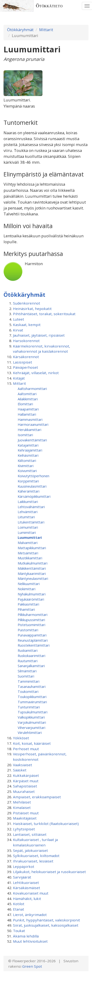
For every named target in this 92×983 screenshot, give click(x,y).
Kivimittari (25, 465)
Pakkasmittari (28, 604)
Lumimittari (27, 532)
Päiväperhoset (25, 367)
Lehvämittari (28, 511)
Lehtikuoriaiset (26, 882)
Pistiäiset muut (26, 813)
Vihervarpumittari (31, 727)
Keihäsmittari (28, 455)
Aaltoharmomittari (32, 388)
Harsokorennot (26, 340)
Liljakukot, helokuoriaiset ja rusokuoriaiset (49, 871)
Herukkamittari (29, 429)
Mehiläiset (22, 802)
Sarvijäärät (22, 877)
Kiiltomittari (27, 460)
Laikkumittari (28, 501)
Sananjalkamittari (31, 665)
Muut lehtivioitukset (30, 941)
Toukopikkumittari (32, 696)
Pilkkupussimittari (31, 619)
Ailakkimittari (28, 399)
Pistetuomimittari (31, 624)
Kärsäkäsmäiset (26, 887)
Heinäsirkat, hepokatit (32, 308)
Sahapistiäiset (25, 786)
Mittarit (46, 29)
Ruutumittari (28, 660)
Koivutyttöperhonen (33, 475)
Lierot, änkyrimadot (30, 914)
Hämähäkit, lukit (27, 898)
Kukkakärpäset (26, 775)
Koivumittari (27, 470)
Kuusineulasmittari (32, 486)
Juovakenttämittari (32, 440)
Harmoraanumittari (33, 424)
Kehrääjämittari (30, 450)
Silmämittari (27, 671)
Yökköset (21, 738)
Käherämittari (28, 491)
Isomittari (25, 434)
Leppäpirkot (23, 866)
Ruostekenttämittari (34, 645)
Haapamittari (28, 409)
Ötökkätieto (49, 5)
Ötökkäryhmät (20, 29)
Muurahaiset (24, 791)
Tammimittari (28, 681)
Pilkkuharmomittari (32, 614)
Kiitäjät (19, 378)
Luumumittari (30, 537)
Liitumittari (26, 517)
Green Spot (32, 966)
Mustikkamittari (30, 558)
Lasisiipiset (22, 362)
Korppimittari (28, 481)
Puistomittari (28, 629)
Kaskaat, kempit (27, 324)
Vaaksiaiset (22, 764)
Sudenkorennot (26, 303)
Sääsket (19, 770)
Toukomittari (28, 691)
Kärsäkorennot (26, 356)
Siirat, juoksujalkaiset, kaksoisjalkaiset (45, 925)
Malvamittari (28, 542)
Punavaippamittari (32, 635)
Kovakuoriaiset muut (30, 893)
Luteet (18, 319)
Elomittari (25, 404)
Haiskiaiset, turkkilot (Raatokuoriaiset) (46, 823)
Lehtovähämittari (31, 506)
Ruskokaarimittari (31, 655)
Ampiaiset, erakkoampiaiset (37, 797)
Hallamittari (27, 414)
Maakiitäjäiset (25, 818)
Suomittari (26, 676)
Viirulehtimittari (30, 732)
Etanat (18, 909)
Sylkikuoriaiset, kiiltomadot (36, 855)
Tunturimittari (29, 707)
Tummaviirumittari (32, 701)
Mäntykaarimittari (32, 573)
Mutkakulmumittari (32, 563)
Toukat (19, 930)
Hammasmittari (30, 419)
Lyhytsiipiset (24, 829)
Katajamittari (28, 445)
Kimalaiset (22, 807)
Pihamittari (26, 609)
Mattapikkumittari (32, 547)
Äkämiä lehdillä (26, 936)
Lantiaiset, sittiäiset (29, 834)
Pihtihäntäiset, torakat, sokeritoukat (44, 313)
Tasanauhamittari (32, 686)
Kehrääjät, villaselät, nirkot (36, 372)
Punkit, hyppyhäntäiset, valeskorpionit (46, 920)
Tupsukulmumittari (32, 712)
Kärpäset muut (25, 780)
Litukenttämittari (31, 522)
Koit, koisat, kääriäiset (32, 743)
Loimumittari (28, 527)
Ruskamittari (28, 650)
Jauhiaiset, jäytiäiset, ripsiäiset (39, 335)
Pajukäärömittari (31, 599)
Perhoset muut (26, 748)
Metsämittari (28, 553)
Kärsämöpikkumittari (34, 496)
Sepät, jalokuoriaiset (30, 850)
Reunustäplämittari (33, 640)
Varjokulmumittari (32, 722)
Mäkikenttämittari (32, 568)
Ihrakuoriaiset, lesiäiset (33, 861)
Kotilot (18, 903)
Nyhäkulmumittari (32, 594)
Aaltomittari (27, 393)
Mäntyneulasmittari (33, 578)
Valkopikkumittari (31, 717)
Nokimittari (26, 588)
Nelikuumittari (29, 583)
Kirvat (18, 330)
